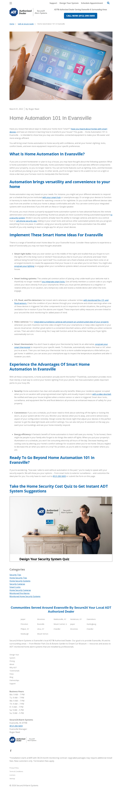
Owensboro (91, 619)
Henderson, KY (76, 619)
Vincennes (41, 619)
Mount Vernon (42, 634)
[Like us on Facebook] (11, 751)
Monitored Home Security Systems (25, 596)
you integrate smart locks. (53, 281)
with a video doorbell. (101, 394)
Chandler (57, 629)
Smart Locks (15, 587)
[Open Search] (108, 3)
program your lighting (24, 266)
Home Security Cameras (20, 590)
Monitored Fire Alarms (20, 593)
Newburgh (25, 634)
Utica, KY (40, 629)
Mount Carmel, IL (60, 624)
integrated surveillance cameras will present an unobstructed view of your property (71, 322)
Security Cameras (17, 584)
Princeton (24, 624)
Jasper (23, 619)
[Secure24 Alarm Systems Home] (28, 12)
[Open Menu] (11, 3)
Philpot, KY (25, 629)
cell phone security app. (26, 221)
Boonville (40, 624)
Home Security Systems (20, 581)
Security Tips (15, 574)
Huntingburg (91, 624)
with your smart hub (51, 197)
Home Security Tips (18, 578)
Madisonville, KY (60, 619)
